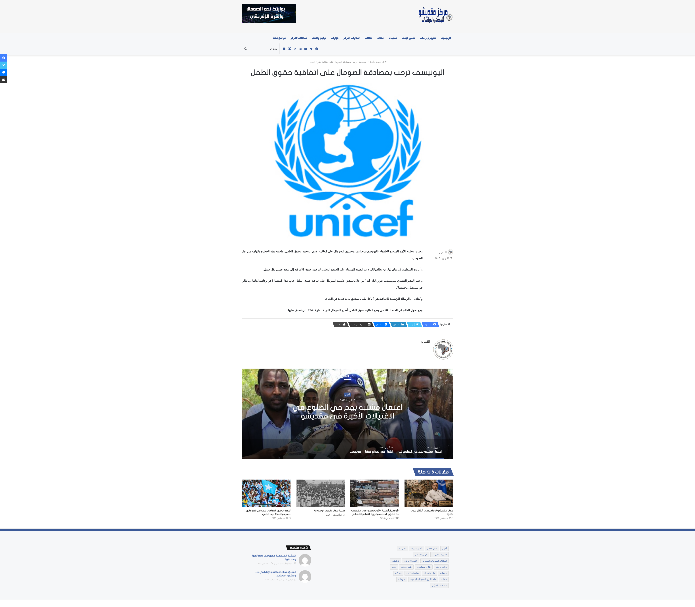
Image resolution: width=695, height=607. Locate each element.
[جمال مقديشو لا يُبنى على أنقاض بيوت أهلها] (429, 493)
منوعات (401, 579)
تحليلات (393, 38)
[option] (347, 414)
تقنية (394, 567)
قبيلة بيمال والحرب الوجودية (329, 510)
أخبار (371, 62)
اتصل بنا (402, 548)
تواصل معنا (279, 38)
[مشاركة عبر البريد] (3, 79)
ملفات (380, 38)
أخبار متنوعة (416, 548)
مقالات (368, 38)
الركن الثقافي (421, 554)
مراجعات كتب (413, 573)
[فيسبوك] (3, 58)
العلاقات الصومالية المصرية (434, 561)
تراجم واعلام (319, 38)
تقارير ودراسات (428, 38)
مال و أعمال (429, 573)
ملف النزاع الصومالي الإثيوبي (423, 579)
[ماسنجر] (3, 72)
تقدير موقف (408, 38)
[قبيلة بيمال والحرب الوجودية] (320, 493)
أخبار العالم (432, 548)
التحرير (443, 252)
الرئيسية (446, 38)
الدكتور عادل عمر (286, 580)
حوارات (334, 38)
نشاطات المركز (299, 38)
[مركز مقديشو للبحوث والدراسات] (435, 16)
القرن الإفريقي (410, 561)
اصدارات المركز (352, 38)
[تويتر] (3, 65)
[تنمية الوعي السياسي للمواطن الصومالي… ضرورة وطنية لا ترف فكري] (266, 493)
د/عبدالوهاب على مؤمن (283, 563)
